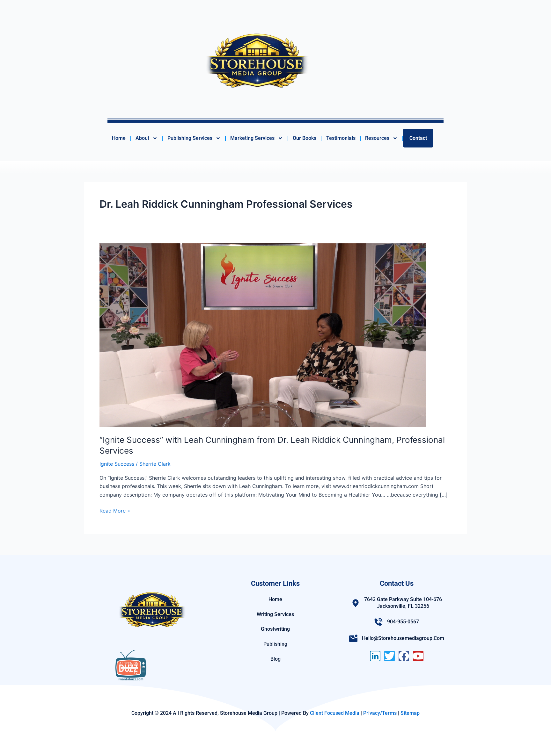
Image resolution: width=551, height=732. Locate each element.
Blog (275, 659)
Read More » (114, 510)
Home (119, 138)
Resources (377, 138)
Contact (418, 138)
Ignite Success (116, 464)
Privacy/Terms (380, 713)
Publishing (275, 644)
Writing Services (275, 614)
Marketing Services (252, 138)
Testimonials (341, 138)
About (142, 138)
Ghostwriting (275, 629)
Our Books (304, 138)
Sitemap (410, 713)
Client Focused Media (334, 713)
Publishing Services (189, 138)
